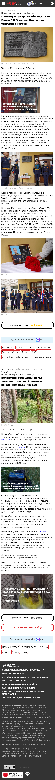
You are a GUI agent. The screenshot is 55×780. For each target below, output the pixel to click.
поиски (22, 447)
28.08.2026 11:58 (8, 369)
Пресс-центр (37, 670)
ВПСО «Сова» (7, 425)
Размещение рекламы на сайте (19, 684)
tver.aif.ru (6, 439)
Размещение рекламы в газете (18, 688)
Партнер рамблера (24, 767)
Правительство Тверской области (17, 63)
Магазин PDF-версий (13, 673)
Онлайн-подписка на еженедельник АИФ (25, 677)
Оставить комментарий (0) (28, 627)
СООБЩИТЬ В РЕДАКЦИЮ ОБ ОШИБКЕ (21, 697)
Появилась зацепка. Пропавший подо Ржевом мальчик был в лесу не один (26, 592)
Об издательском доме (15, 670)
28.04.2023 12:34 (8, 10)
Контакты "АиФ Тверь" (14, 681)
